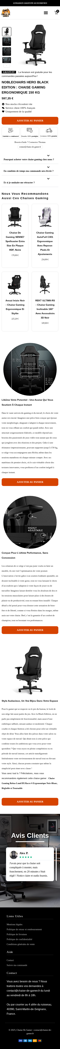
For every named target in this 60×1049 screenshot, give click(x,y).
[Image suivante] (54, 45)
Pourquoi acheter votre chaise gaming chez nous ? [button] (29, 159)
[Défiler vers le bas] (6, 66)
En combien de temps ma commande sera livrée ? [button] (29, 171)
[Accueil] (10, 12)
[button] (45, 12)
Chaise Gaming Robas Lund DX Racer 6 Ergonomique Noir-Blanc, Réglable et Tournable (30, 783)
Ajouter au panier (30, 120)
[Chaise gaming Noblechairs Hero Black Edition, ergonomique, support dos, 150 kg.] (6, 31)
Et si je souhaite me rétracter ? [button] (19, 182)
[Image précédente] (17, 45)
